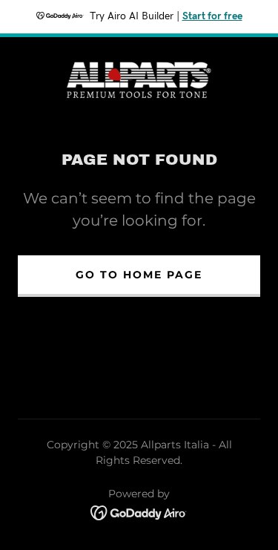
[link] (139, 78)
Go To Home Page (139, 274)
